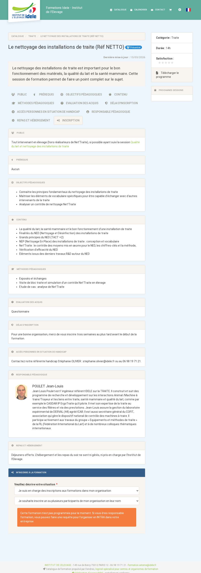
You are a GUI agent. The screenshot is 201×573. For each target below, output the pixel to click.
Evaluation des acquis (81, 103)
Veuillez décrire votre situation (34, 484)
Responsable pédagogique (110, 111)
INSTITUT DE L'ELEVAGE (58, 565)
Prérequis (46, 94)
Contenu (120, 94)
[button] (188, 10)
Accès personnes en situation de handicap (48, 111)
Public (22, 94)
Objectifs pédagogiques (83, 94)
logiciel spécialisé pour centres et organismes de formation (126, 569)
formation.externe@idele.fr (142, 565)
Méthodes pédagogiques (35, 103)
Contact (160, 9)
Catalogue (120, 9)
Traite (32, 36)
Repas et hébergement (33, 120)
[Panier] (171, 10)
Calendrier (140, 9)
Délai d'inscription (124, 103)
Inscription (70, 120)
